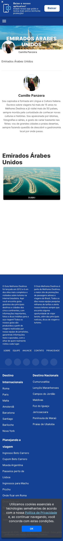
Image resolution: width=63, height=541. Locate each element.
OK (31, 528)
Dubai (31, 197)
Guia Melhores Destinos (31, 21)
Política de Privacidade (41, 512)
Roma (6, 388)
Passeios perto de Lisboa (13, 474)
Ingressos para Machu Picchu (16, 486)
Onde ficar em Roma (15, 495)
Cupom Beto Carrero (15, 459)
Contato (39, 350)
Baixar (52, 8)
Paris (6, 394)
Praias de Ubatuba (43, 424)
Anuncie (27, 350)
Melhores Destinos (47, 279)
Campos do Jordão (44, 393)
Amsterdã (8, 406)
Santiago (8, 418)
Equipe (16, 350)
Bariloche (8, 424)
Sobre (7, 350)
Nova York (9, 430)
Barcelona (8, 412)
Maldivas (38, 399)
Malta (6, 400)
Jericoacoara (40, 412)
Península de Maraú (44, 418)
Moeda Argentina (13, 465)
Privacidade (53, 350)
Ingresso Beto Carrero (16, 453)
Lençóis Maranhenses (46, 387)
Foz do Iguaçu (41, 406)
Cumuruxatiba (41, 381)
